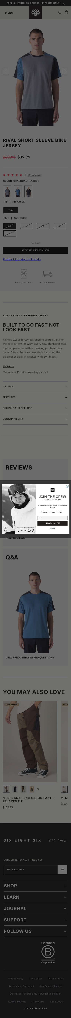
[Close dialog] (67, 486)
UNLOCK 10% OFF (52, 523)
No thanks (52, 529)
